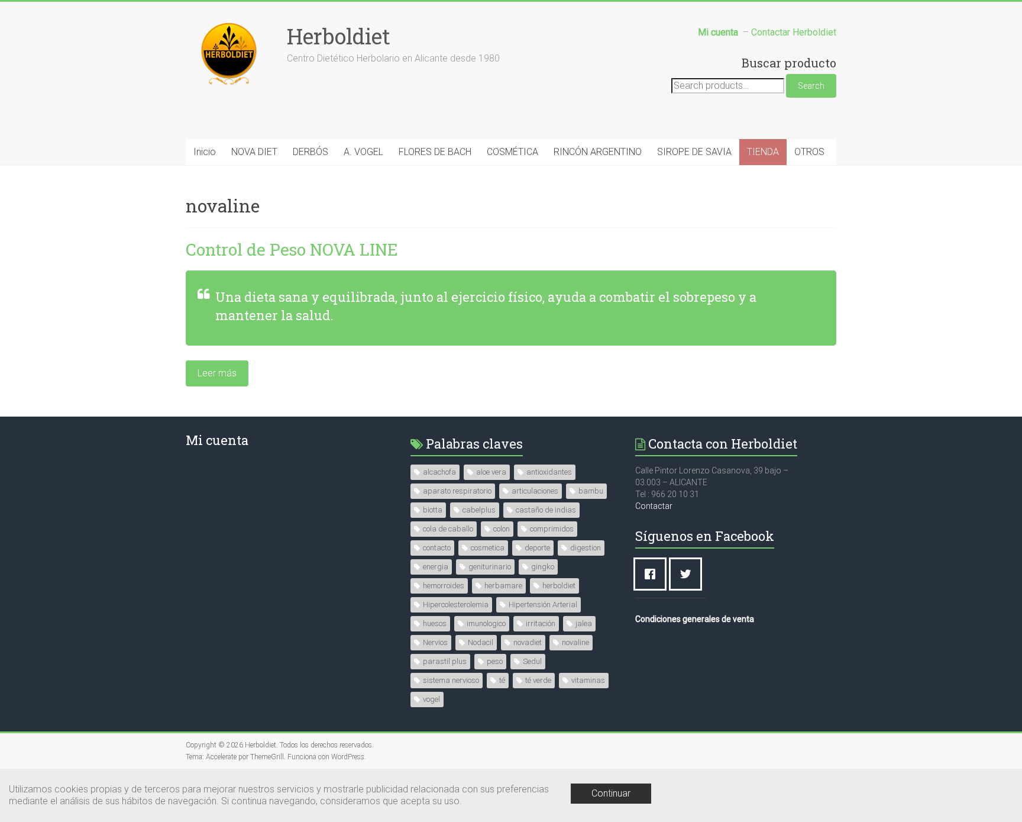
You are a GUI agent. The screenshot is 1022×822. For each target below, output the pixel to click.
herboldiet (558, 585)
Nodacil (480, 642)
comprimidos (552, 528)
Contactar (653, 506)
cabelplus (479, 509)
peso (495, 661)
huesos (435, 623)
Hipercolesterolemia (456, 604)
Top (994, 794)
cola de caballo (448, 528)
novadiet (527, 642)
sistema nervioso (451, 680)
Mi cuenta (217, 440)
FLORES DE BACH (435, 151)
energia (435, 566)
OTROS (809, 151)
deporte (537, 547)
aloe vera (491, 472)
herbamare (503, 585)
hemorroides (443, 585)
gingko (542, 566)
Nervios (435, 642)
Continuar (610, 793)
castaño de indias (546, 509)
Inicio (204, 151)
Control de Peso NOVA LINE (292, 249)
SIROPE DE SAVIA (694, 151)
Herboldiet (338, 36)
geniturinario (489, 566)
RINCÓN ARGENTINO (598, 151)
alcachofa (439, 472)
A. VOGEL (363, 151)
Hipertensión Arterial (543, 604)
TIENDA (763, 151)
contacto (437, 547)
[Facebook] (653, 574)
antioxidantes (549, 472)
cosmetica (487, 547)
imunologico (486, 623)
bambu (590, 490)
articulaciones (535, 490)
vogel (431, 699)
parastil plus (445, 661)
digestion (585, 547)
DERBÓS (310, 151)
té (502, 680)
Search (811, 86)
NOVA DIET (254, 151)
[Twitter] (688, 574)
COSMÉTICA (512, 151)
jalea (583, 623)
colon (501, 528)
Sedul (532, 661)
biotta (432, 509)
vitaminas (588, 680)
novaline (575, 642)
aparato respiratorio (457, 490)
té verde (538, 680)
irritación (540, 623)
